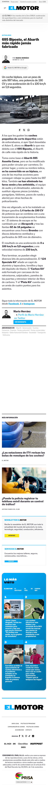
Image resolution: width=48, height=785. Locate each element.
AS (32, 589)
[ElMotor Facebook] (19, 736)
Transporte (41, 333)
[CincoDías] (23, 744)
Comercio (5, 330)
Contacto (28, 730)
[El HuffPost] (36, 744)
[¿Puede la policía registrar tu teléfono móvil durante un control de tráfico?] (24, 480)
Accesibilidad (19, 730)
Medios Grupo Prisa (24, 782)
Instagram (29, 303)
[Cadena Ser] (23, 748)
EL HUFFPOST (18, 589)
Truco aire (14, 2)
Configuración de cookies (16, 727)
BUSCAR (11, 561)
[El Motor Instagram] (26, 736)
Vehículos (6, 335)
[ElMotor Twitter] (23, 736)
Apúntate (11, 535)
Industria (5, 333)
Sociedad (32, 333)
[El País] (8, 744)
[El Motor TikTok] (29, 736)
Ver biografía (20, 322)
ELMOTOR (8, 589)
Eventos (13, 330)
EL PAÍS (25, 589)
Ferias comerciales (38, 330)
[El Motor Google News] (33, 736)
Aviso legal (15, 723)
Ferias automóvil (23, 330)
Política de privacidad (28, 723)
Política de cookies (32, 727)
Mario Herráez (22, 58)
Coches (35, 328)
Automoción (27, 328)
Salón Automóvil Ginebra (19, 333)
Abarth (18, 328)
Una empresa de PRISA (24, 775)
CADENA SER (37, 589)
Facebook (14, 303)
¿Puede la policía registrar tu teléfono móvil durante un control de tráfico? (22, 501)
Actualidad (6, 35)
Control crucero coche (28, 2)
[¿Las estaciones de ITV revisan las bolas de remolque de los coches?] (24, 435)
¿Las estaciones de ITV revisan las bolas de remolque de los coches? (23, 454)
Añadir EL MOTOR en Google (17, 68)
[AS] (14, 744)
